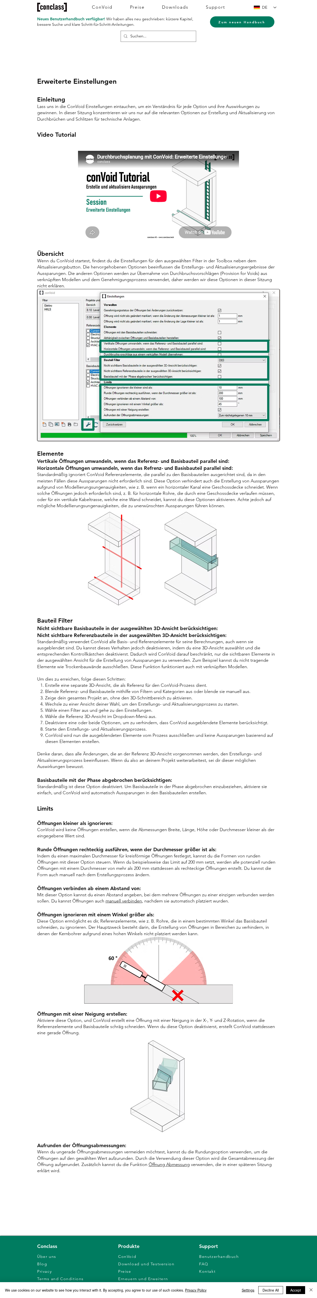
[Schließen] (311, 1290)
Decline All (271, 1290)
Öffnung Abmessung (169, 1164)
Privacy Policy (196, 1290)
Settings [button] (248, 1290)
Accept (295, 1290)
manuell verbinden (124, 901)
